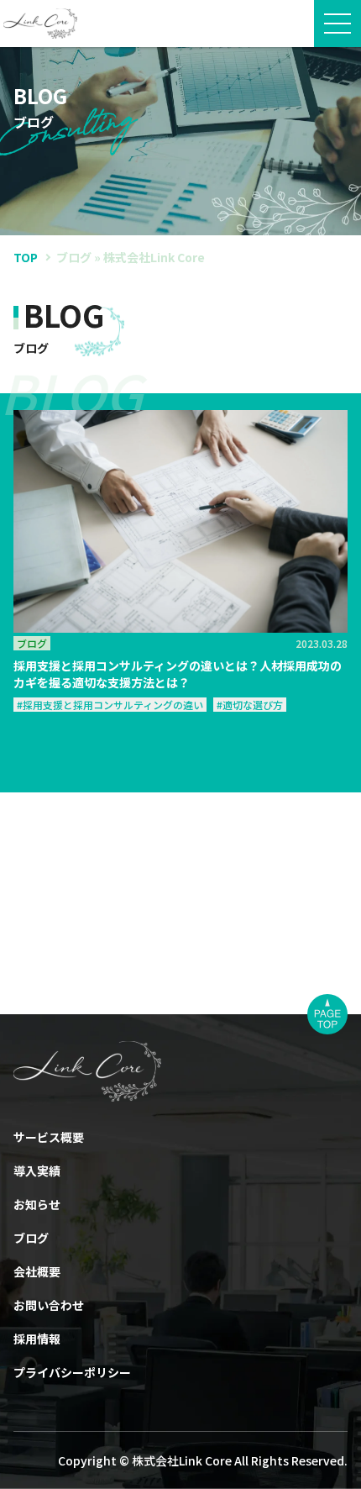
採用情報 (36, 1338)
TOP (25, 257)
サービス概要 (48, 1137)
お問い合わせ (48, 1305)
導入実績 (36, 1170)
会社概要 (36, 1271)
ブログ (31, 1237)
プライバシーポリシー (72, 1372)
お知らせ (36, 1204)
